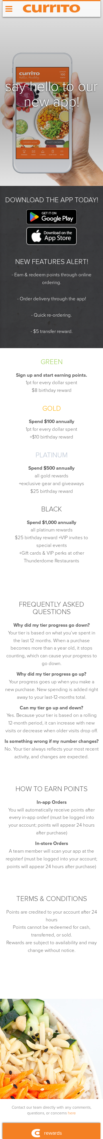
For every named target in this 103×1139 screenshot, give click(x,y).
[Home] (51, 15)
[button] (8, 9)
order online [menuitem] (51, 24)
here (72, 1113)
